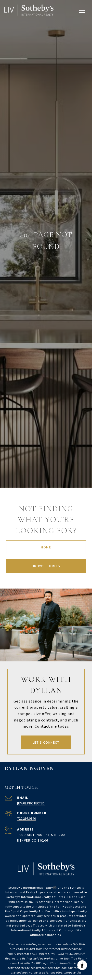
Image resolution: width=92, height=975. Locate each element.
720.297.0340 (26, 818)
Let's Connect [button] (46, 742)
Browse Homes (46, 566)
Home (46, 547)
